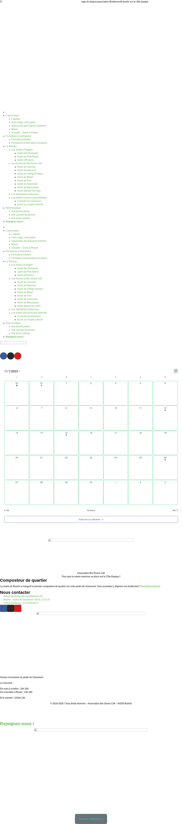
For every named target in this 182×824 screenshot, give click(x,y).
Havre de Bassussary (28, 187)
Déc (174, 510)
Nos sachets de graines (23, 215)
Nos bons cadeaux (20, 218)
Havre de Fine (24, 180)
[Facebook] (3, 355)
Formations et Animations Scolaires (29, 143)
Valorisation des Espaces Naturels (28, 126)
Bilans (14, 129)
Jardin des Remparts (27, 153)
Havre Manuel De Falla (29, 191)
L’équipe (15, 119)
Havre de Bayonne (26, 170)
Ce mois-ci (91, 510)
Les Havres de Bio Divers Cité (26, 163)
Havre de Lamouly (26, 167)
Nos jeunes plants (20, 211)
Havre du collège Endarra (30, 173)
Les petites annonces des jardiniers (29, 197)
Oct (7, 510)
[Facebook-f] (3, 608)
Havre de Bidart (25, 177)
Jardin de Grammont (27, 184)
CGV (94, 709)
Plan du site (105, 709)
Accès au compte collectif (30, 204)
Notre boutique (13, 208)
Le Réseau (11, 146)
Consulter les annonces (29, 201)
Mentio (80, 709)
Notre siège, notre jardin (23, 122)
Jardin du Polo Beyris (28, 156)
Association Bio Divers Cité (91, 573)
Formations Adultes (21, 139)
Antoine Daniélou (105, 715)
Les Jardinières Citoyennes (25, 194)
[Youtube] (17, 355)
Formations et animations (18, 136)
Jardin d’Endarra (25, 160)
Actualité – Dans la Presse (24, 132)
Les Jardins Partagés (22, 150)
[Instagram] (10, 355)
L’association (12, 115)
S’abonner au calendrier (89, 519)
